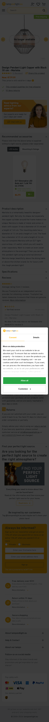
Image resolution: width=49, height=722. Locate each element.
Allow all (24, 380)
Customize (23, 389)
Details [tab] (36, 337)
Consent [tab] (13, 337)
